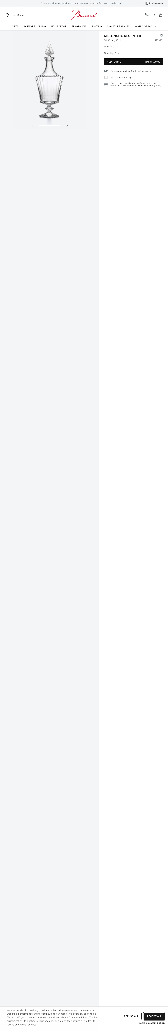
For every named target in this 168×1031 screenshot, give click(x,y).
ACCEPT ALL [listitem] (154, 1016)
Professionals (156, 3)
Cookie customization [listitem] (151, 1022)
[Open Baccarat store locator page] (7, 15)
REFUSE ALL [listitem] (131, 1016)
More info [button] (109, 46)
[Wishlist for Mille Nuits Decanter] (161, 36)
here (120, 3)
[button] (21, 3)
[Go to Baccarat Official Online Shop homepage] (84, 15)
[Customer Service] (147, 15)
